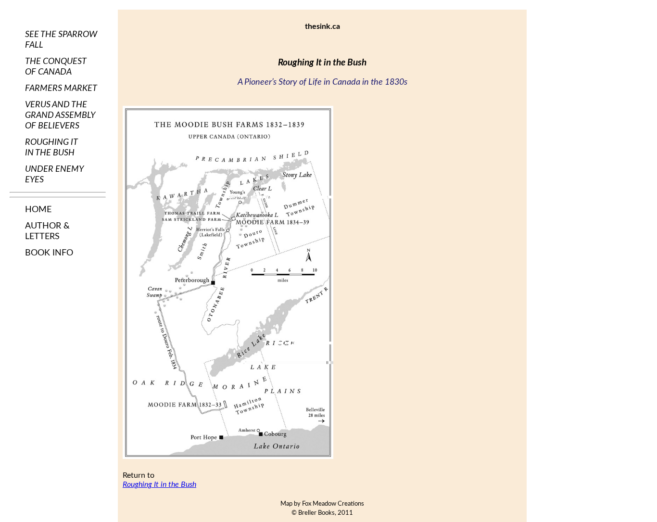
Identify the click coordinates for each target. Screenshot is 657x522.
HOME (38, 209)
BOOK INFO (49, 253)
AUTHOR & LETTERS (47, 231)
